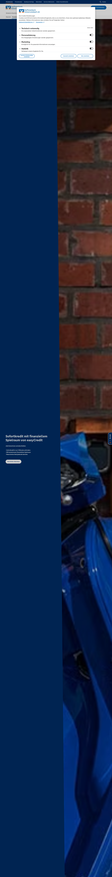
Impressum (39, 22)
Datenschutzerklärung (26, 22)
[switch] (91, 35)
